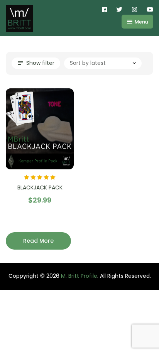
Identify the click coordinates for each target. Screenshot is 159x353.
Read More (38, 241)
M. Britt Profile (79, 276)
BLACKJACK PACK (40, 187)
